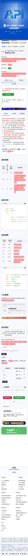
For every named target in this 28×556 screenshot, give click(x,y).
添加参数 (5, 381)
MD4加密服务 (21, 482)
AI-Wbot (3, 513)
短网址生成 (18, 510)
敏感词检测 (18, 497)
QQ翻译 (18, 519)
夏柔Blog (3, 525)
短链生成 (25, 541)
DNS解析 (10, 541)
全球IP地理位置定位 (6, 515)
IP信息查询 (4, 510)
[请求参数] (26, 160)
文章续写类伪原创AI (6, 495)
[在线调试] (26, 357)
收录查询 (3, 502)
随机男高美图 (21, 480)
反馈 (19, 149)
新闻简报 (3, 500)
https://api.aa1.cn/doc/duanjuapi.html (11, 412)
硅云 (16, 547)
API (7, 541)
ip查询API (3, 482)
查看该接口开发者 (10, 52)
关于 (7, 553)
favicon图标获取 (5, 480)
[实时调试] (26, 327)
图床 (17, 541)
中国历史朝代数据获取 (21, 502)
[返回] (3, 2)
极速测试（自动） (9, 80)
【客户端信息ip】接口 (21, 495)
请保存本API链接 (10, 414)
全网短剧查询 (14, 25)
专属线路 (22, 113)
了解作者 (14, 472)
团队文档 (21, 541)
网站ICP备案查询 (20, 504)
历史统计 (21, 80)
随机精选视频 (21, 484)
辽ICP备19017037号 (14, 553)
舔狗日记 (3, 519)
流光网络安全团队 (10, 546)
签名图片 (18, 517)
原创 (8, 25)
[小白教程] (26, 295)
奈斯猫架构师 (9, 549)
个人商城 (3, 528)
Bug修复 (14, 113)
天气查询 (20, 487)
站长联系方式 (20, 397)
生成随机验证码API (6, 517)
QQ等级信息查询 (5, 504)
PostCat (8, 547)
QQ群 (2, 553)
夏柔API (5, 416)
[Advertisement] (14, 451)
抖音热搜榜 (21, 489)
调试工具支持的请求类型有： (14, 342)
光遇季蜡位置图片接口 (21, 513)
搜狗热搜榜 (4, 489)
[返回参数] (26, 235)
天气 (2, 487)
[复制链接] (14, 401)
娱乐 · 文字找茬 (19, 515)
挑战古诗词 (18, 500)
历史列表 (14, 84)
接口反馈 (22, 25)
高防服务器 (24, 547)
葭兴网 (14, 549)
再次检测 (8, 94)
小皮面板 (12, 547)
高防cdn (19, 547)
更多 (2, 530)
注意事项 (6, 113)
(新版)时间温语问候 (6, 497)
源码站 (14, 541)
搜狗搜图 (3, 484)
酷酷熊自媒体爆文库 (20, 549)
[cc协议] (23, 553)
